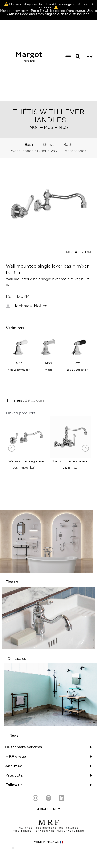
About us (13, 766)
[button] (68, 56)
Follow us (14, 785)
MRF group (15, 756)
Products (14, 775)
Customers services (23, 747)
